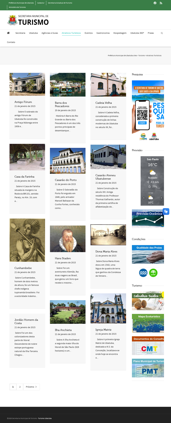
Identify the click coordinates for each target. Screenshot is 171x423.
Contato (11, 42)
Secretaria (20, 33)
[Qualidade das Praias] (149, 254)
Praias (151, 33)
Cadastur (40, 3)
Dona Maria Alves (106, 251)
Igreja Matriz (103, 329)
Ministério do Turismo (17, 7)
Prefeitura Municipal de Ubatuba (21, 3)
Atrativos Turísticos (71, 33)
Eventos (89, 33)
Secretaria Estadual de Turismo (60, 3)
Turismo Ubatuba (45, 418)
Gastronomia (103, 33)
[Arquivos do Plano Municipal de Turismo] (149, 368)
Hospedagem (120, 33)
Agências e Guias (50, 33)
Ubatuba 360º (137, 33)
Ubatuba (33, 33)
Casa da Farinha (24, 176)
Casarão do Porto (66, 180)
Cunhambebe (23, 268)
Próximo (30, 386)
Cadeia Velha (104, 102)
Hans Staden (63, 258)
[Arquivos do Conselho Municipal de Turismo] (149, 345)
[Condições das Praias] (153, 272)
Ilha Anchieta (63, 330)
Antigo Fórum (23, 102)
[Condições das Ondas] (149, 218)
